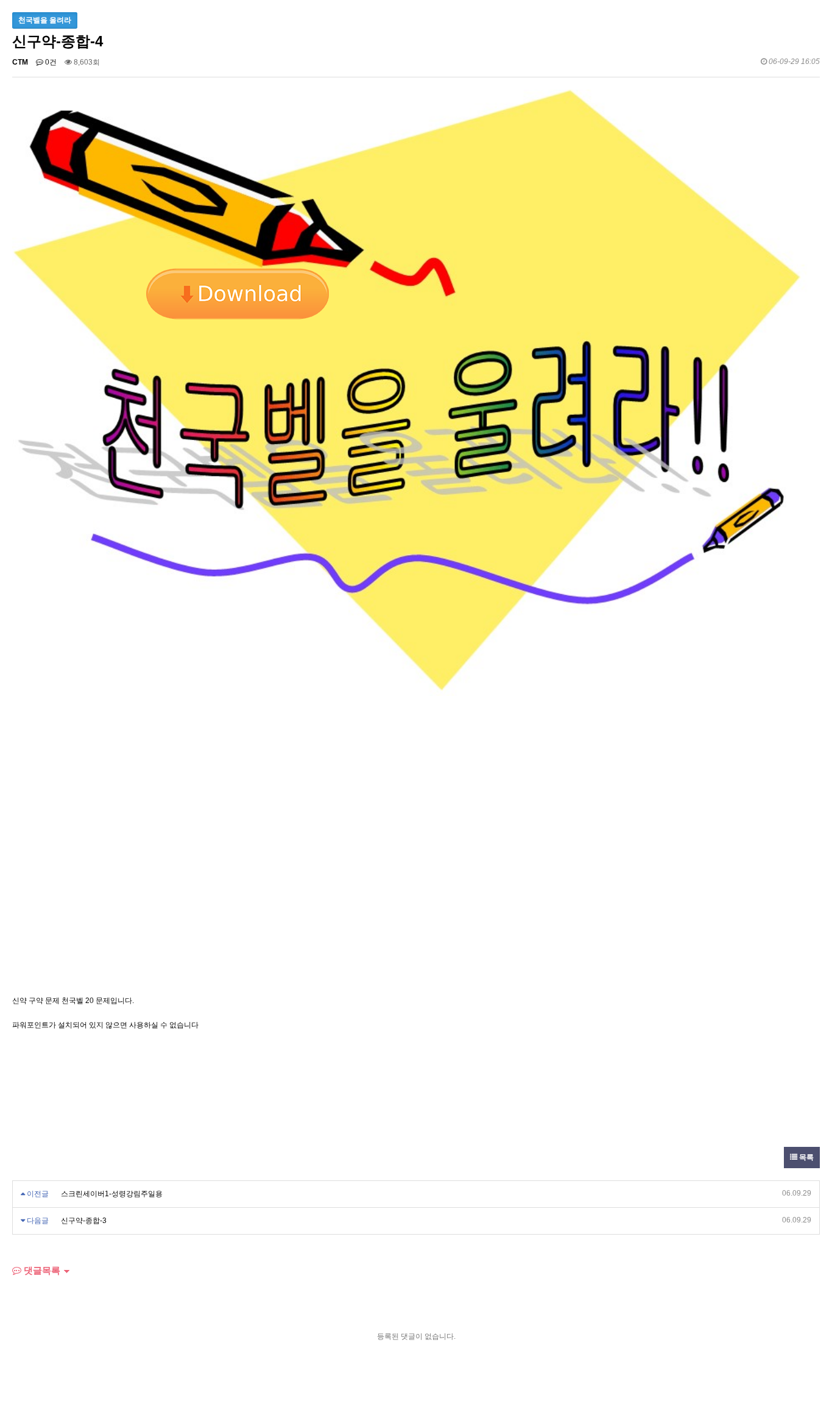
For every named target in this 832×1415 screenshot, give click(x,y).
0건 (50, 62)
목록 (805, 1157)
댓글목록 (40, 1270)
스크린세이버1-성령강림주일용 (112, 1194)
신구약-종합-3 (84, 1220)
